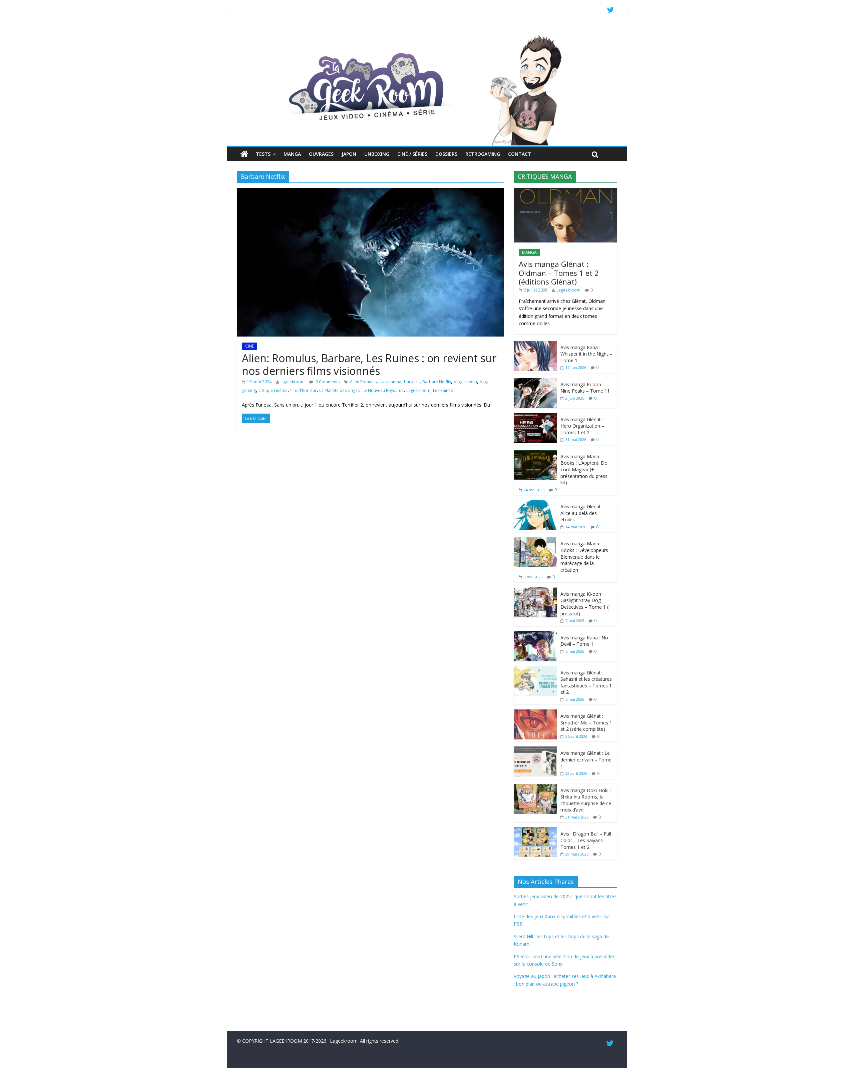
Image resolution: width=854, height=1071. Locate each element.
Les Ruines (443, 390)
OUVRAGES (321, 154)
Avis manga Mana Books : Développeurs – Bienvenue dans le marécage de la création (586, 556)
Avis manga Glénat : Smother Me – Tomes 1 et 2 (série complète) (586, 722)
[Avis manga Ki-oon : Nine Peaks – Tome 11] (535, 381)
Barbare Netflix (436, 382)
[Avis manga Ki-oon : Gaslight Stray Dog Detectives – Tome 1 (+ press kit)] (535, 591)
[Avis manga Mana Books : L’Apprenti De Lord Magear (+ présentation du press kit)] (535, 453)
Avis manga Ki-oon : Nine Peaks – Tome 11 (585, 387)
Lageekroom (293, 382)
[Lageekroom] (427, 35)
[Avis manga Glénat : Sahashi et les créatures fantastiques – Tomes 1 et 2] (535, 669)
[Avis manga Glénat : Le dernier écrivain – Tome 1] (535, 750)
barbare (412, 382)
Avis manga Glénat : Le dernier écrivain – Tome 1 (585, 759)
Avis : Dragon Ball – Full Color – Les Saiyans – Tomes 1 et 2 (585, 840)
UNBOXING (376, 154)
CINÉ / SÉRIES (412, 154)
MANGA (292, 154)
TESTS (263, 154)
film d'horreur (303, 390)
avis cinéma (390, 382)
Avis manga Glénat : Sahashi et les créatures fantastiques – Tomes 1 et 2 (586, 682)
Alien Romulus (363, 382)
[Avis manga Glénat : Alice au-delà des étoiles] (535, 503)
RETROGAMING (482, 154)
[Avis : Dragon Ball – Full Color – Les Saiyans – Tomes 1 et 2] (535, 831)
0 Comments (327, 382)
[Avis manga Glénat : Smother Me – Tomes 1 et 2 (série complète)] (535, 713)
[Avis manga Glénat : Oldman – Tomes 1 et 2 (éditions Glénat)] (565, 191)
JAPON (349, 154)
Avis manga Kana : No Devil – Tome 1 (584, 640)
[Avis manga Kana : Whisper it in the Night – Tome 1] (535, 344)
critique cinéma (273, 390)
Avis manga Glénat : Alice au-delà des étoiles (581, 513)
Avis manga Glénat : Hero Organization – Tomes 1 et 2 (582, 426)
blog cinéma (465, 382)
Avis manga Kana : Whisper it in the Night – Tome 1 (586, 354)
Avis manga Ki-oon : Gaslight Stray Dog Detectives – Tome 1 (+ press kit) (585, 604)
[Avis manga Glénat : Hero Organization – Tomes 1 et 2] (535, 416)
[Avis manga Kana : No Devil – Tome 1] (535, 634)
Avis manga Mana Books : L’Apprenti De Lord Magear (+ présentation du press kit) (583, 469)
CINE (249, 346)
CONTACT (519, 154)
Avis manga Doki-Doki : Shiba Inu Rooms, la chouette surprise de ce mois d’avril (585, 800)
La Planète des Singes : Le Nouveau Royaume (361, 390)
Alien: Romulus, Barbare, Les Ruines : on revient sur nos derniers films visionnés (369, 364)
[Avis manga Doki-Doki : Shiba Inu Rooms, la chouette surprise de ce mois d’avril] (535, 787)
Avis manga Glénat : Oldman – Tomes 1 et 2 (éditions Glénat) (559, 273)
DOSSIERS (446, 154)
